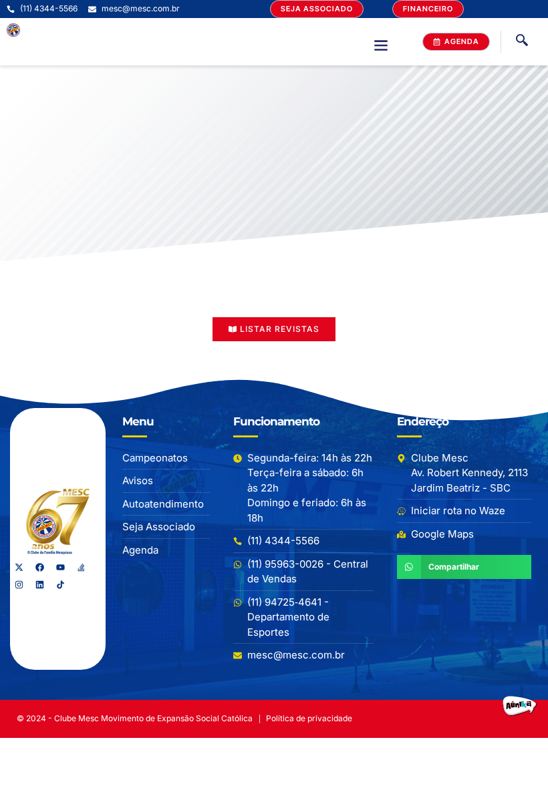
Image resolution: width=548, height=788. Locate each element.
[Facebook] (39, 567)
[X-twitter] (18, 567)
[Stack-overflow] (81, 567)
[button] (381, 44)
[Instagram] (18, 585)
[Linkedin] (39, 585)
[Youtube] (60, 567)
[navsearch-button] (522, 42)
